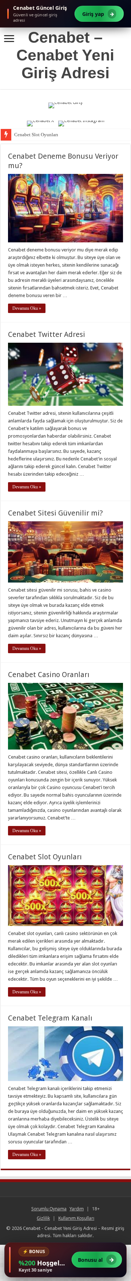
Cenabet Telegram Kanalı (50, 1018)
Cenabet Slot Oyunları (36, 134)
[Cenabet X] (40, 123)
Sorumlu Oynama (49, 1209)
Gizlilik (43, 1218)
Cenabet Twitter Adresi (46, 334)
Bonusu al (96, 1260)
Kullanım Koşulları (76, 1218)
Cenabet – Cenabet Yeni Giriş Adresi (65, 55)
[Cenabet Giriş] (65, 109)
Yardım (77, 1209)
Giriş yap (98, 13)
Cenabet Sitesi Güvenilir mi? (55, 513)
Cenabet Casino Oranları (49, 674)
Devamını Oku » (26, 308)
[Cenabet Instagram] (81, 123)
